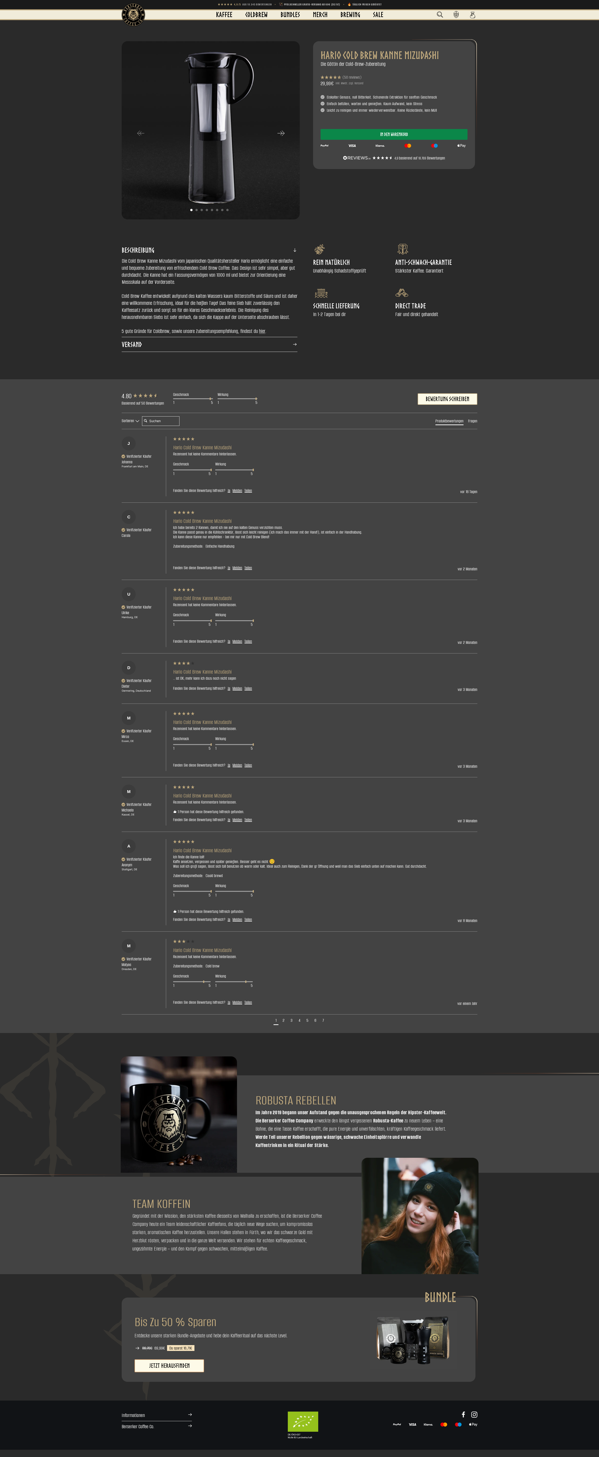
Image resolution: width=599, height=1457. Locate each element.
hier (262, 331)
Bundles (290, 14)
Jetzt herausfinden (169, 1365)
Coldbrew (256, 14)
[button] (440, 14)
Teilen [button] (248, 490)
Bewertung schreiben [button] (447, 399)
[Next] (281, 133)
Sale (378, 14)
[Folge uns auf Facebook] (463, 1415)
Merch (320, 14)
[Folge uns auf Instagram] (474, 1415)
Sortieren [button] (128, 420)
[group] (146, 396)
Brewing (350, 14)
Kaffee (224, 14)
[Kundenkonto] (456, 14)
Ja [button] (229, 490)
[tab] (449, 422)
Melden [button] (237, 490)
